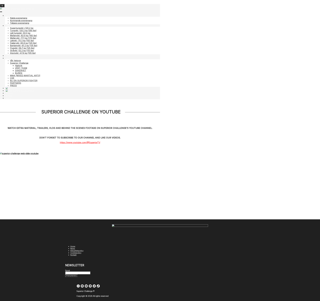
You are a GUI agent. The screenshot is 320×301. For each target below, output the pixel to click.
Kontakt (73, 255)
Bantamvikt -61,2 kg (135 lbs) (23, 45)
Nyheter (9, 56)
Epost (67, 270)
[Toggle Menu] (1, 11)
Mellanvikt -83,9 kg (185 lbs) (23, 35)
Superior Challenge (19, 63)
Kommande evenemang (21, 20)
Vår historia (15, 60)
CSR (12, 78)
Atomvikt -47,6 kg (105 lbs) (23, 53)
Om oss (9, 58)
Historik (18, 65)
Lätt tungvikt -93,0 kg (20, 33)
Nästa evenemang (18, 18)
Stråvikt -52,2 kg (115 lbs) (22, 50)
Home (72, 246)
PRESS (13, 85)
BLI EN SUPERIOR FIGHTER (23, 80)
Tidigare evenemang (19, 23)
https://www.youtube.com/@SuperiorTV (80, 142)
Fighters (9, 26)
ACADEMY (10, 93)
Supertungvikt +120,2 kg (21, 28)
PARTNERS (15, 83)
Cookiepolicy (75, 253)
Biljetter (9, 98)
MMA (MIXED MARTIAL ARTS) (25, 75)
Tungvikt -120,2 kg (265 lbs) (23, 30)
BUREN (18, 73)
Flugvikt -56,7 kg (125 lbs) (22, 48)
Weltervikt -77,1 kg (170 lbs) (23, 38)
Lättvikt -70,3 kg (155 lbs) (22, 40)
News (72, 248)
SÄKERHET (20, 70)
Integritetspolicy (77, 251)
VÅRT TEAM (21, 68)
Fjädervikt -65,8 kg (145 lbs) (23, 43)
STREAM (9, 96)
